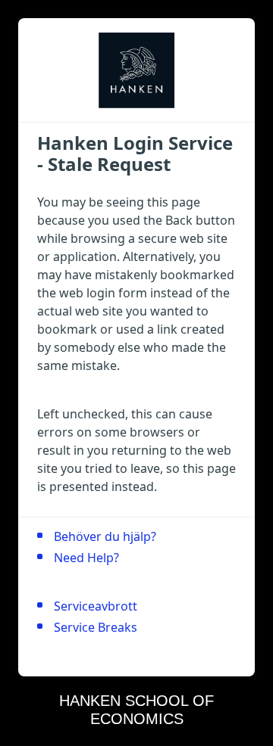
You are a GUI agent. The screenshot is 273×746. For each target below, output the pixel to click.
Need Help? (86, 557)
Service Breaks (95, 627)
